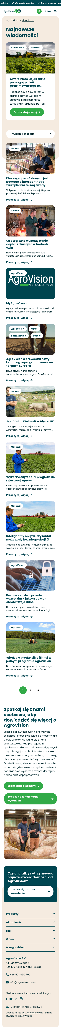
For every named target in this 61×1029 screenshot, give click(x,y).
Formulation (18, 335)
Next (38, 690)
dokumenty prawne (32, 1012)
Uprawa (35, 47)
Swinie (15, 148)
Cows (34, 328)
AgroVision (17, 47)
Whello (28, 1016)
